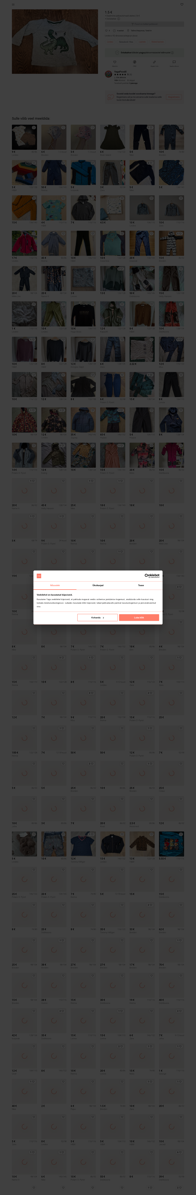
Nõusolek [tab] (55, 585)
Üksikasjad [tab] (98, 585)
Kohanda (95, 617)
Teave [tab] (141, 585)
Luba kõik (139, 617)
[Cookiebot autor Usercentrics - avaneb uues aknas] (146, 576)
